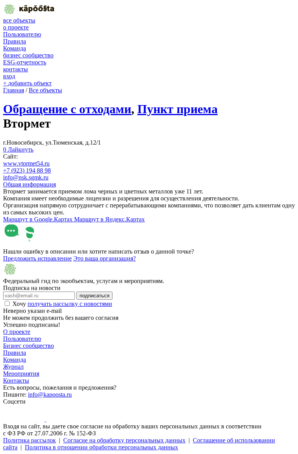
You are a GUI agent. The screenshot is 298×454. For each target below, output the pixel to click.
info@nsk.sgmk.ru (26, 177)
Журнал (13, 366)
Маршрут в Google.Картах (38, 219)
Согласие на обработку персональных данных (124, 440)
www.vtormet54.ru (26, 163)
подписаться (94, 296)
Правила (14, 41)
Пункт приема (177, 109)
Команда (14, 48)
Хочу (62, 303)
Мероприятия (21, 373)
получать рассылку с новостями (70, 303)
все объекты (19, 20)
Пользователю (22, 34)
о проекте (16, 27)
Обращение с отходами (67, 109)
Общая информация (29, 184)
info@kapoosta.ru (50, 394)
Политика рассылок (29, 440)
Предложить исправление (37, 258)
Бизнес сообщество (28, 345)
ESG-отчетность (24, 62)
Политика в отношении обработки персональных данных (101, 447)
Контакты (16, 380)
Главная (13, 90)
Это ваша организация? (104, 258)
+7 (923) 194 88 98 (27, 170)
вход (9, 76)
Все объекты (45, 90)
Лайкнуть (18, 149)
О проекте (16, 331)
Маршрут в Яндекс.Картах (109, 219)
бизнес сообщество (28, 55)
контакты (15, 69)
